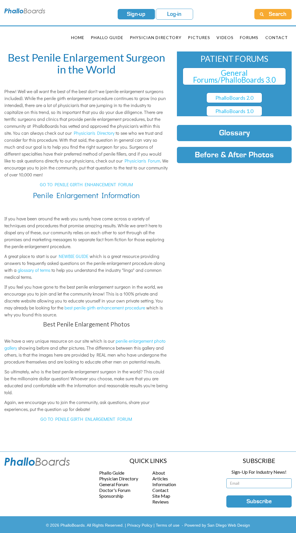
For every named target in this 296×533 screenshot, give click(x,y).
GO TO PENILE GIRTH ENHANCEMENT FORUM (86, 184)
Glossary (234, 133)
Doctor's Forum (114, 490)
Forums (249, 37)
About (158, 472)
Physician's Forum (142, 161)
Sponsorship (111, 496)
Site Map (161, 496)
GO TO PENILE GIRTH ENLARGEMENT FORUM (86, 419)
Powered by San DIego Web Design (217, 525)
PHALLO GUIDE (107, 37)
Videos (225, 37)
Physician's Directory (94, 133)
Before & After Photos (234, 155)
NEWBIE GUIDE (73, 256)
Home (77, 37)
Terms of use (168, 525)
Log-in (174, 14)
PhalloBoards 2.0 (234, 98)
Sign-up (136, 14)
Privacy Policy (140, 525)
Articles (160, 478)
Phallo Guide (111, 472)
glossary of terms (34, 270)
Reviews (160, 501)
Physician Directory (156, 37)
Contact (276, 37)
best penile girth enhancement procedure (104, 308)
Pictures (199, 37)
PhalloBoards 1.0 (234, 111)
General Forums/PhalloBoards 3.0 (234, 76)
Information (164, 484)
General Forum (113, 484)
